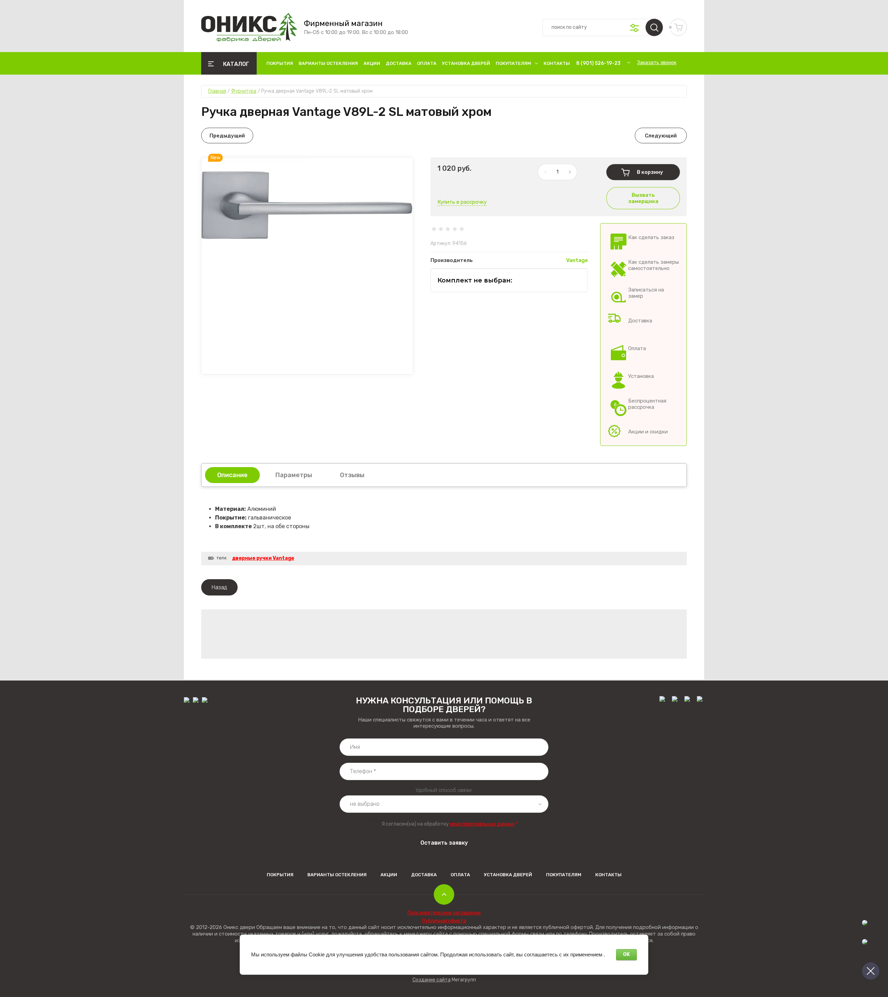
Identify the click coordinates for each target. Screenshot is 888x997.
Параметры (293, 475)
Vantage (577, 260)
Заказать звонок (656, 63)
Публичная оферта (444, 921)
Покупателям (513, 63)
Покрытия (279, 63)
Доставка (398, 63)
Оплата (426, 63)
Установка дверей (466, 63)
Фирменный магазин (343, 23)
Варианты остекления (328, 63)
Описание (232, 475)
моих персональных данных (482, 824)
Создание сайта (431, 980)
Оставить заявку (444, 842)
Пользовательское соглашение (444, 913)
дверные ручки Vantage (263, 558)
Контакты (557, 63)
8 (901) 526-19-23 (598, 63)
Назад (219, 587)
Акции (372, 63)
